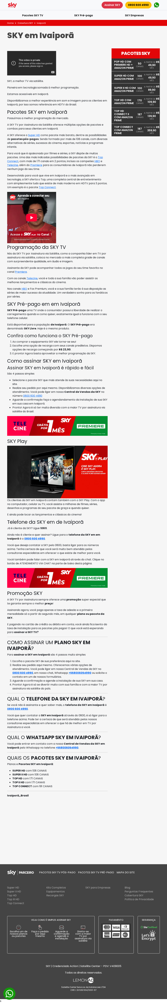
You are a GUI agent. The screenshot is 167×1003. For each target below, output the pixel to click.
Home (10, 23)
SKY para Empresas (97, 887)
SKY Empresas (134, 15)
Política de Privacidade (139, 899)
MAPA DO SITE (126, 872)
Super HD (34, 135)
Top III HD (13, 899)
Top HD (12, 895)
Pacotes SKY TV (32, 15)
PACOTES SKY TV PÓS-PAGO (57, 872)
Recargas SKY (55, 895)
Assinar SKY (112, 5)
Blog (127, 887)
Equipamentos (55, 891)
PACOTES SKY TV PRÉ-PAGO (96, 872)
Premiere (36, 165)
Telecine (12, 165)
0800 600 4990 (138, 5)
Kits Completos (56, 887)
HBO (97, 161)
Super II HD (14, 891)
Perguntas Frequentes (139, 891)
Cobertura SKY (25, 23)
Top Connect (47, 187)
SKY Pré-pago (83, 15)
